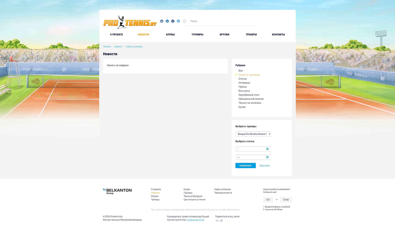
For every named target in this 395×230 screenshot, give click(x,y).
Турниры (197, 34)
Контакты (278, 34)
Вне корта (244, 90)
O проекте (116, 34)
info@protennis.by (195, 220)
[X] (221, 220)
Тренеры (251, 34)
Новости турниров (249, 74)
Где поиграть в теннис (195, 199)
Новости (143, 34)
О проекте (156, 189)
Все (241, 70)
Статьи (243, 78)
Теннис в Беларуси (193, 196)
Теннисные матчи (223, 193)
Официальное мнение (251, 98)
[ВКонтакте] (217, 220)
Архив (242, 106)
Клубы (170, 34)
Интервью (244, 82)
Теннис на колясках (250, 102)
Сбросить (264, 165)
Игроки (224, 34)
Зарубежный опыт (249, 94)
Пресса (243, 86)
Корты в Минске (222, 189)
